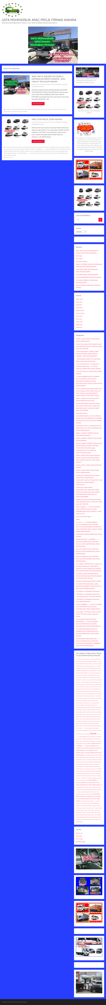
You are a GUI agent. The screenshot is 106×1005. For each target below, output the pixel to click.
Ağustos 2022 (80, 310)
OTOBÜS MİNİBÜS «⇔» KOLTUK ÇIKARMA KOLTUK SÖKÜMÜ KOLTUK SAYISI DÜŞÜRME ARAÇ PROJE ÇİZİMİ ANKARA (89, 607)
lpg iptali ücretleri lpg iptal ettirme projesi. (88, 581)
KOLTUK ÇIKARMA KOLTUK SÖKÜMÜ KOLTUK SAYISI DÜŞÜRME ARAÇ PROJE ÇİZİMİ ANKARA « (88, 559)
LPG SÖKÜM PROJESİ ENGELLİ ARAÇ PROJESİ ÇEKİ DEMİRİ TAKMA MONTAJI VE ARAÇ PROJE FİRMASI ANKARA (88, 586)
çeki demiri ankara (81, 261)
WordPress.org (80, 841)
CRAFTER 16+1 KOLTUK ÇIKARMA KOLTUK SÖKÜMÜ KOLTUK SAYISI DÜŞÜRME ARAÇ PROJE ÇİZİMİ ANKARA (89, 428)
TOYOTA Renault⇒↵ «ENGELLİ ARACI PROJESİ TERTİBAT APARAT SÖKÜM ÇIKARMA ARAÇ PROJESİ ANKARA (87, 354)
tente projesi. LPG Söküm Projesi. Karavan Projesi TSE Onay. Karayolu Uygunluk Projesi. (88, 614)
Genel (42, 109)
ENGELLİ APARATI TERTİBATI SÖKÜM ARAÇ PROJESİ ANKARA (88, 725)
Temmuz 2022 (80, 313)
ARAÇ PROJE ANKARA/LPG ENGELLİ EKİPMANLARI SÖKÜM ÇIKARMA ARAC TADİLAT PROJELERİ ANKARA (48, 79)
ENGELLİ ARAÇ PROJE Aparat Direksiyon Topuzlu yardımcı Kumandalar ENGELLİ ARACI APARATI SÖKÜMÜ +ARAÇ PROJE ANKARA (88, 721)
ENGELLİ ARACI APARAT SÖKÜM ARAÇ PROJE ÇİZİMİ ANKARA (23, 109)
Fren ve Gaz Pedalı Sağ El (83, 516)
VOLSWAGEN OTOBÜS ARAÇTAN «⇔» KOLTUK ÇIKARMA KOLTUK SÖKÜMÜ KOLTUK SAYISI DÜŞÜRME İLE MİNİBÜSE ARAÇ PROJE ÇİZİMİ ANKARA (87, 803)
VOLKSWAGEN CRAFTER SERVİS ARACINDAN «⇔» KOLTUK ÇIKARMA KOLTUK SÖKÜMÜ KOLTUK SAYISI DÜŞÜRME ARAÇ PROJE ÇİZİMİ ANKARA (88, 792)
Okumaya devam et (38, 103)
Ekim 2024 (79, 302)
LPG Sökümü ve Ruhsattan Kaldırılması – (88, 591)
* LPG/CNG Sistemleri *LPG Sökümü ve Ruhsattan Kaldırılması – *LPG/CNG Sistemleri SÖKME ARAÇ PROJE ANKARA (88, 366)
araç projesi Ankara (81, 413)
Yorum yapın (9, 157)
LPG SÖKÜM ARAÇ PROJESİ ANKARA (87, 274)
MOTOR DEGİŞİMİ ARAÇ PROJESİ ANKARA (88, 277)
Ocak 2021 (79, 327)
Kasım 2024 (79, 299)
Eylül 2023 (79, 305)
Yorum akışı (79, 839)
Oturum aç (79, 833)
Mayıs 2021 (79, 322)
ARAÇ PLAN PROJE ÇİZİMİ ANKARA (47, 119)
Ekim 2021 (79, 319)
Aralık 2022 (79, 307)
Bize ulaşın (79, 256)
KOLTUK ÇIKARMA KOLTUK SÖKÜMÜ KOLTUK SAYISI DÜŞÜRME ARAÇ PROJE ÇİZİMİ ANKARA (88, 551)
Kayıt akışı (79, 836)
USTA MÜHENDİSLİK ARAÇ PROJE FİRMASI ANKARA (39, 20)
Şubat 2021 (79, 324)
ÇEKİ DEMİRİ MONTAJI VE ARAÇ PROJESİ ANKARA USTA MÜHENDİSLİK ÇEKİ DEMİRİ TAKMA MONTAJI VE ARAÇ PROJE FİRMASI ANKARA (89, 819)
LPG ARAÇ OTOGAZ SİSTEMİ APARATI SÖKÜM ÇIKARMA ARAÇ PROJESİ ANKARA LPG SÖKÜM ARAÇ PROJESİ (88, 576)
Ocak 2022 (79, 316)
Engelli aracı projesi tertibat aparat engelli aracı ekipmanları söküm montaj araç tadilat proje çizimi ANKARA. (89, 346)
